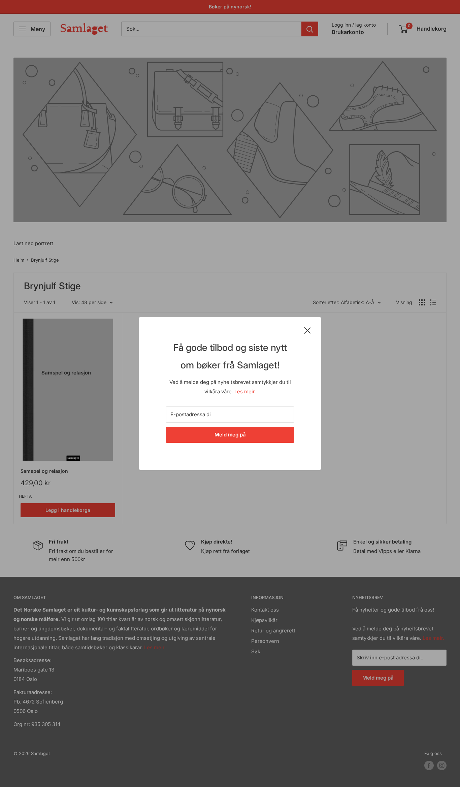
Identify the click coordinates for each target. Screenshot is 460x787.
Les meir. (245, 391)
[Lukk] (307, 330)
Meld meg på (230, 434)
